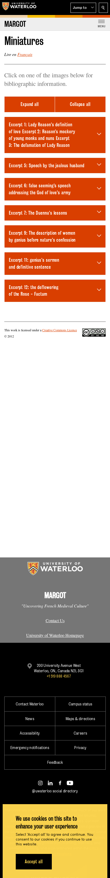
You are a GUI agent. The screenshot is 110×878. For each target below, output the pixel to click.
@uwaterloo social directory (55, 791)
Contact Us (55, 620)
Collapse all (80, 104)
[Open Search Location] (103, 8)
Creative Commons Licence (59, 330)
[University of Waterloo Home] (19, 7)
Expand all (30, 104)
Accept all (34, 861)
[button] (83, 8)
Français (24, 54)
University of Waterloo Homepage (55, 635)
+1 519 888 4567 (58, 676)
